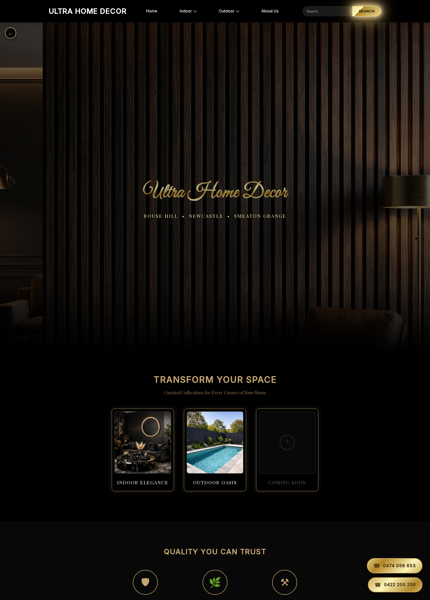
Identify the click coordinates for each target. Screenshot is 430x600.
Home (151, 10)
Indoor (186, 10)
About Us (269, 10)
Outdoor (226, 10)
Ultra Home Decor (88, 11)
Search (367, 11)
